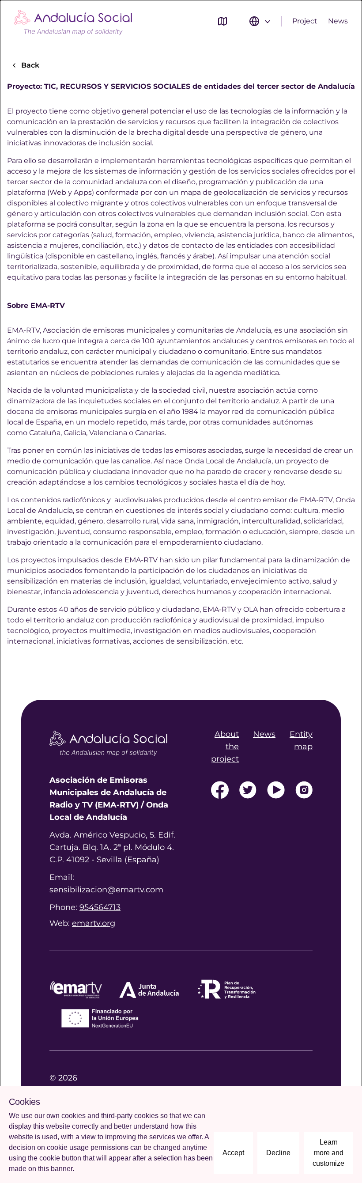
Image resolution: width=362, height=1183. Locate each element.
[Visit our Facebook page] (220, 789)
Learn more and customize (328, 1152)
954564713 (100, 907)
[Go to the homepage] (73, 21)
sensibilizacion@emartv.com (106, 890)
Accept (233, 1152)
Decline (278, 1152)
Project (304, 21)
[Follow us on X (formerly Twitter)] (248, 789)
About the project (225, 746)
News (338, 21)
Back (30, 65)
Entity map (301, 740)
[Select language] (260, 21)
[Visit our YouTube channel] (276, 789)
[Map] (222, 21)
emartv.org (93, 923)
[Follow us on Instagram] (304, 789)
